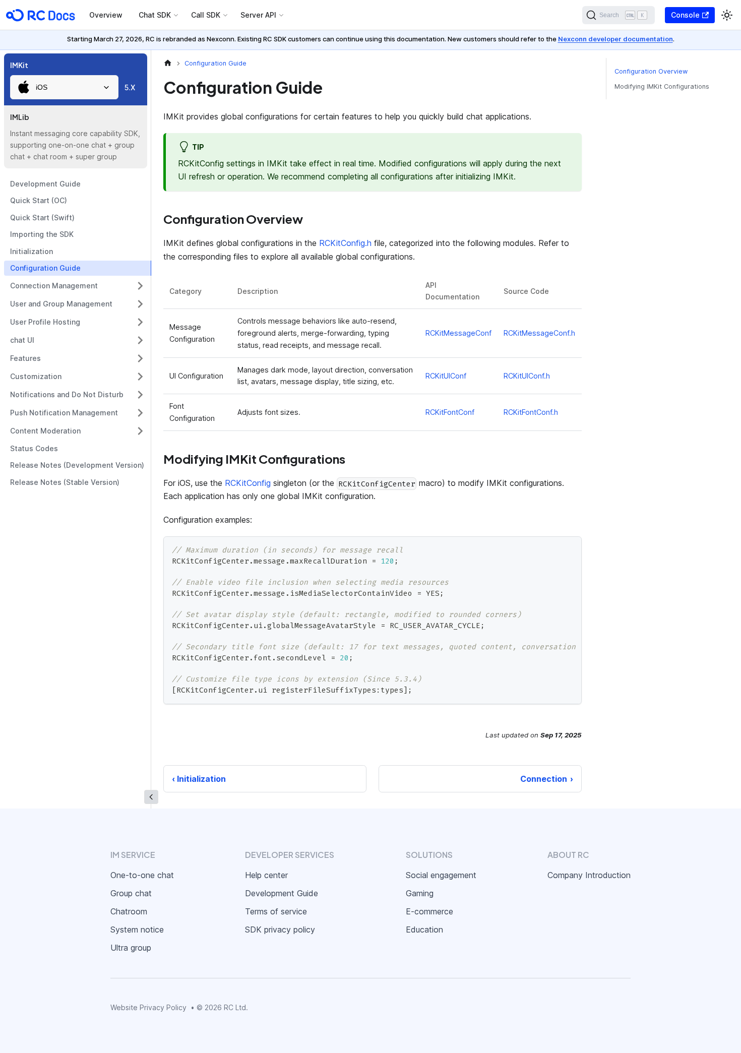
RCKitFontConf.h (531, 412)
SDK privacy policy (280, 929)
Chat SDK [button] (155, 15)
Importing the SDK (42, 234)
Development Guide (45, 183)
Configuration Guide (45, 268)
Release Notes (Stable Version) (64, 482)
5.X (130, 87)
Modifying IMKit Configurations (661, 86)
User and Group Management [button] (61, 303)
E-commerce (429, 911)
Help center (266, 875)
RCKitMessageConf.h (539, 333)
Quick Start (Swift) (42, 217)
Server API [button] (258, 15)
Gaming (420, 893)
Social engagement (441, 875)
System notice (137, 929)
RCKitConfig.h (345, 243)
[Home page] (167, 63)
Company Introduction (589, 875)
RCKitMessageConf (458, 333)
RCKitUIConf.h (527, 375)
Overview (105, 15)
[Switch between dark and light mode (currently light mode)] (727, 15)
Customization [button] (35, 376)
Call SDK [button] (205, 15)
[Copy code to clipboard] (569, 549)
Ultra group (130, 948)
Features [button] (25, 358)
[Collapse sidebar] (151, 797)
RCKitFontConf (449, 412)
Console (685, 15)
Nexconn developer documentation (615, 39)
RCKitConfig (248, 483)
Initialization (31, 251)
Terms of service (276, 911)
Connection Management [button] (54, 285)
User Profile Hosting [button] (45, 322)
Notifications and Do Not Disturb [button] (67, 394)
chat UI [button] (22, 340)
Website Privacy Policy (148, 1007)
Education (424, 929)
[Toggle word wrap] (551, 549)
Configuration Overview (651, 71)
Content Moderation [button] (45, 430)
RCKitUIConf (445, 375)
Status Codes (34, 448)
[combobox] (64, 87)
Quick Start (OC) (38, 200)
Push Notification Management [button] (64, 412)
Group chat (131, 893)
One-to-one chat (142, 875)
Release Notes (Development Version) (77, 465)
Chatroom (128, 911)
